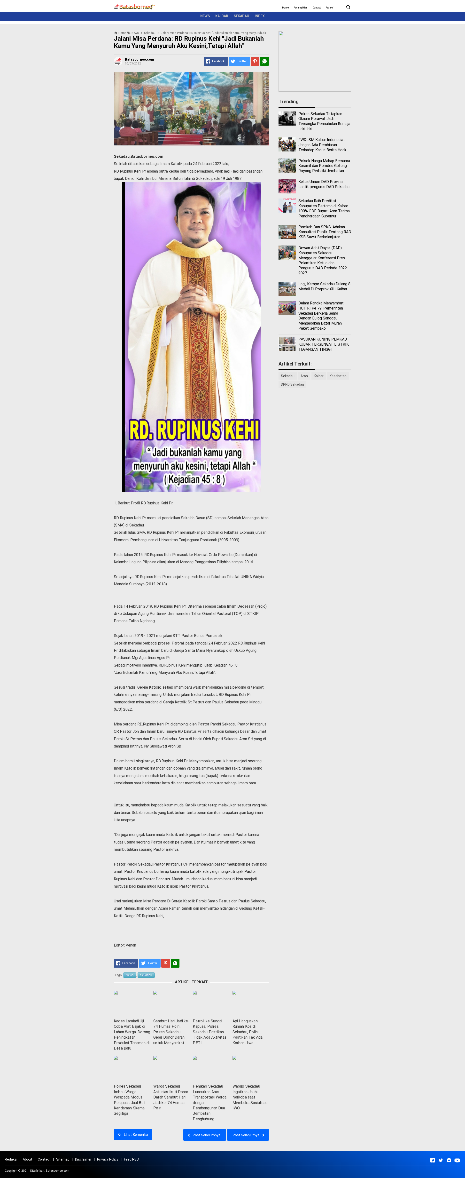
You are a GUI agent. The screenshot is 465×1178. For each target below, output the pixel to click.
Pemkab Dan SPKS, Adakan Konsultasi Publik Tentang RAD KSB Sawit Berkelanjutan (324, 232)
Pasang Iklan (301, 7)
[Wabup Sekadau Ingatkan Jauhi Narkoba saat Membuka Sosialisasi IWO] (250, 1068)
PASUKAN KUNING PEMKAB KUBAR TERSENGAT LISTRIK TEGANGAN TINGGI (323, 344)
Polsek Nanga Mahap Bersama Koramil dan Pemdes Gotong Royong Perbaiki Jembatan (324, 166)
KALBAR (221, 16)
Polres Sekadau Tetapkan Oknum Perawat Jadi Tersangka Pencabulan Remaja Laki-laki (324, 121)
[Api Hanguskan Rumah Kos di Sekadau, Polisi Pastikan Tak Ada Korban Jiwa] (250, 1003)
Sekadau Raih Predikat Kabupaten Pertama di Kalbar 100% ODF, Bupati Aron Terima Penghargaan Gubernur (324, 208)
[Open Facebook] (432, 1160)
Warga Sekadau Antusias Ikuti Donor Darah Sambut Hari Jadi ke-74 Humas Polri (170, 1097)
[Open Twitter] (441, 1160)
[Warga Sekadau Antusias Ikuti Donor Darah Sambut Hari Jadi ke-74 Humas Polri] (171, 1068)
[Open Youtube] (457, 1160)
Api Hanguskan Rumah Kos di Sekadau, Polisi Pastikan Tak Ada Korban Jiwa (247, 1032)
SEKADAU (241, 16)
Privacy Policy (107, 1159)
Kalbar (319, 376)
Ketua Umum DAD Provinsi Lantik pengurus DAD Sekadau (323, 184)
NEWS (205, 16)
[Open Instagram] (449, 1160)
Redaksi (330, 7)
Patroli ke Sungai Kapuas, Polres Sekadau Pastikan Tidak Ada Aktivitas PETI (209, 1032)
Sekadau (146, 975)
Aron (304, 376)
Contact (316, 7)
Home (285, 7)
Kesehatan (338, 376)
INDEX (260, 16)
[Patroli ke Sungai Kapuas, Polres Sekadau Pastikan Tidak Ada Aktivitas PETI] (211, 1003)
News (129, 975)
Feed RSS (131, 1159)
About (27, 1159)
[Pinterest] (255, 61)
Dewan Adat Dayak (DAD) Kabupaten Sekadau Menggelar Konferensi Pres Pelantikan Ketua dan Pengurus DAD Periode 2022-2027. (323, 260)
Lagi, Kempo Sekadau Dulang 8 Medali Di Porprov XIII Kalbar (324, 286)
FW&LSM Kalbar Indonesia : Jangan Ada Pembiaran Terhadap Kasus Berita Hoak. (322, 144)
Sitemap (63, 1159)
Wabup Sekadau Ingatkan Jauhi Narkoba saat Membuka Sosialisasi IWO (250, 1097)
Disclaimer (83, 1159)
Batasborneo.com (57, 1170)
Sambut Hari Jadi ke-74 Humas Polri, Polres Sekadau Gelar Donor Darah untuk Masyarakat (171, 1032)
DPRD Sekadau (292, 384)
